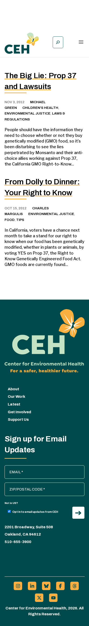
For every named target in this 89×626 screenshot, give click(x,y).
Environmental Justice (27, 113)
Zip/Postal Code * (21, 484)
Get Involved (19, 412)
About (13, 389)
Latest (14, 404)
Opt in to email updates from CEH (35, 511)
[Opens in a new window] (18, 586)
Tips (20, 220)
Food (10, 220)
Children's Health (40, 108)
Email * (12, 467)
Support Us (18, 419)
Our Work (16, 396)
